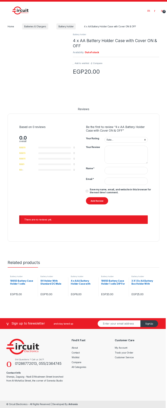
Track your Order (124, 352)
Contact (76, 352)
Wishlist (75, 357)
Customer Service (124, 357)
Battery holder (66, 26)
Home (11, 26)
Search (149, 10)
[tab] (83, 111)
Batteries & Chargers (35, 26)
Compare (97, 63)
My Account (121, 347)
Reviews (83, 109)
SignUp (149, 323)
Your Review (93, 147)
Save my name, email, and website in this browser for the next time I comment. (120, 191)
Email (90, 179)
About (75, 347)
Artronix (73, 404)
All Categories (79, 367)
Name (90, 168)
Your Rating (92, 138)
